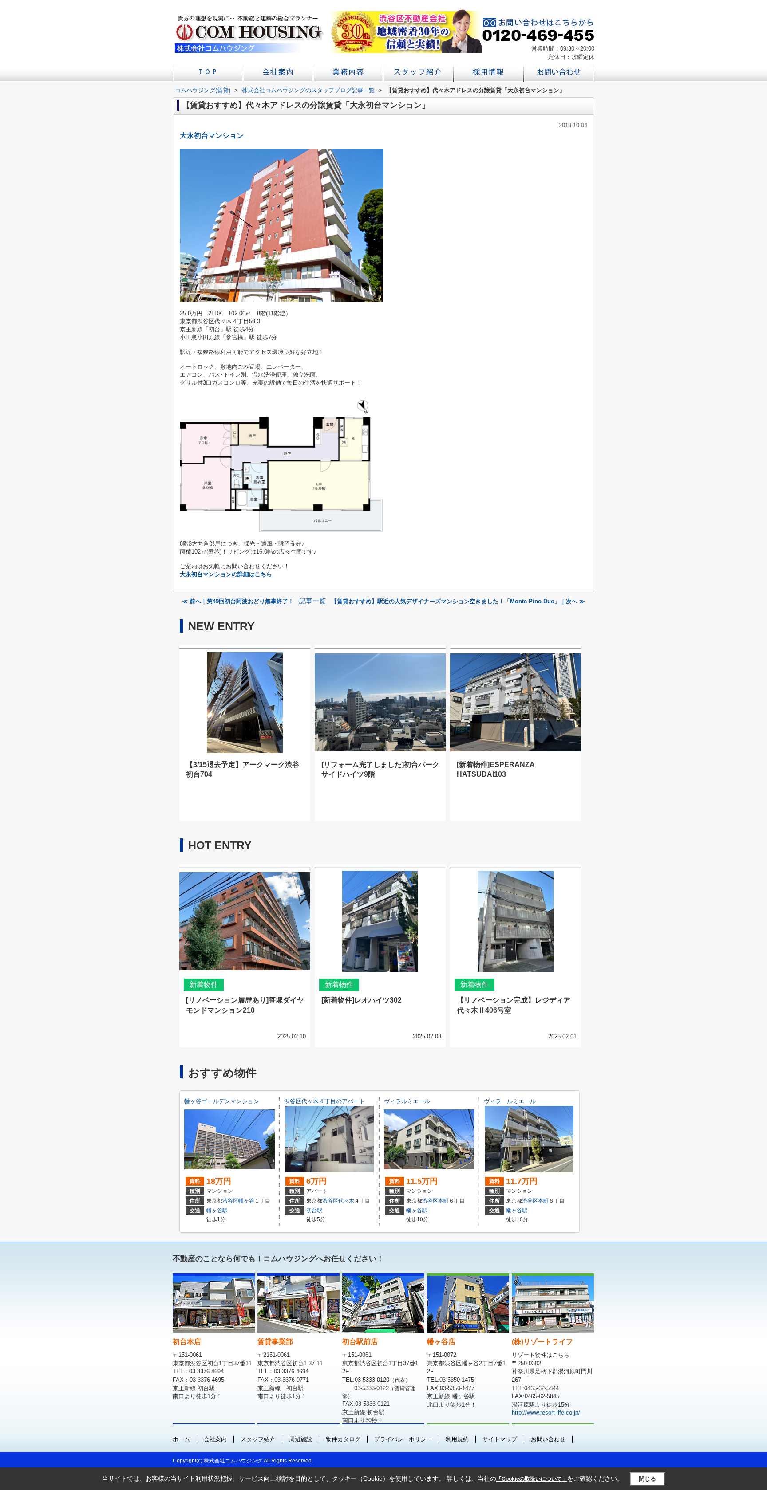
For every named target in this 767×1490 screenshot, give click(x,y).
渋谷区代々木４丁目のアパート (324, 1101)
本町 (443, 1201)
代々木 (346, 1201)
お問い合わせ (548, 1439)
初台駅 (314, 1210)
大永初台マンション (212, 135)
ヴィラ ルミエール (510, 1101)
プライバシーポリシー (403, 1439)
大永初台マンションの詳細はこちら (226, 574)
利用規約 (457, 1439)
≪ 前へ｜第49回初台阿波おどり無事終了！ (238, 601)
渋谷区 (230, 1201)
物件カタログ (343, 1439)
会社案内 (215, 1439)
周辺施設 (300, 1439)
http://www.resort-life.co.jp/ (546, 1412)
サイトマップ (499, 1439)
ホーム (181, 1439)
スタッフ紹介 (258, 1439)
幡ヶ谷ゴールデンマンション (221, 1101)
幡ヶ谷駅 (217, 1210)
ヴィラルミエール (407, 1101)
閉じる (647, 1478)
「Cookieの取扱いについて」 (531, 1479)
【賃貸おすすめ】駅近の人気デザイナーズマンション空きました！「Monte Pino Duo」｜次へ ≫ (458, 601)
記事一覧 (312, 601)
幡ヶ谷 (246, 1201)
